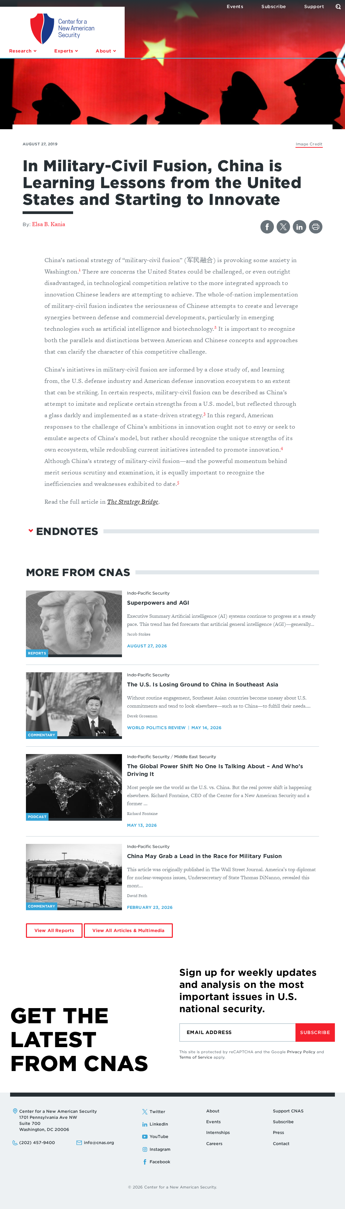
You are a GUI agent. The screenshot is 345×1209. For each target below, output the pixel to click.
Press (278, 1132)
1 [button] (80, 269)
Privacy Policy (301, 1052)
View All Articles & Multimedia (128, 930)
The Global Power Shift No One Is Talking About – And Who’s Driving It (215, 770)
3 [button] (204, 413)
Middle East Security (195, 756)
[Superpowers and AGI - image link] (74, 622)
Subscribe (315, 1032)
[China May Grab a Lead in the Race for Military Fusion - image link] (74, 876)
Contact (281, 1143)
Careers (214, 1143)
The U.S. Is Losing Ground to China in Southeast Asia (202, 684)
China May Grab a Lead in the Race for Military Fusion (204, 856)
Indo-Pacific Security (148, 593)
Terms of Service (195, 1057)
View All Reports (54, 930)
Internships (218, 1132)
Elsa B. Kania (48, 224)
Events (213, 1121)
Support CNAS (288, 1110)
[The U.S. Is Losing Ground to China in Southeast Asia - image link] (74, 704)
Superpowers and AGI (158, 603)
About (212, 1110)
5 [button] (178, 482)
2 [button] (215, 327)
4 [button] (282, 448)
